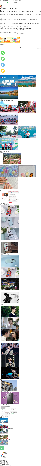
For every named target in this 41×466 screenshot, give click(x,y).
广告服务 (6, 464)
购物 (19, 0)
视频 (13, 0)
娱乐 (3, 0)
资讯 (1, 0)
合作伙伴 (4, 464)
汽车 (18, 0)
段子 (16, 0)
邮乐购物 (3, 464)
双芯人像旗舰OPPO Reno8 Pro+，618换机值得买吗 (5, 254)
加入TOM (8, 464)
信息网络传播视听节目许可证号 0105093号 (4, 462)
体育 (4, 0)
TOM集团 (1, 464)
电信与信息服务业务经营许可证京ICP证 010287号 (4, 460)
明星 (5, 0)
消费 (17, 0)
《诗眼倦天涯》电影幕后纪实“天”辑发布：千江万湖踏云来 (6, 303)
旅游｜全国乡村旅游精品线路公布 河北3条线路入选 (5, 151)
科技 (20, 0)
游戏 (7, 0)
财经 (14, 0)
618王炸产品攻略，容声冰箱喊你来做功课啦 (5, 404)
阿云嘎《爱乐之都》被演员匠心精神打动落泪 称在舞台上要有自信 (6, 342)
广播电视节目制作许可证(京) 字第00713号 (4, 461)
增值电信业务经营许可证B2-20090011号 (4, 463)
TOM (1, 416)
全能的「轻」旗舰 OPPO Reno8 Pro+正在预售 (4, 204)
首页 (0, 0)
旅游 (8, 0)
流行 (2, 0)
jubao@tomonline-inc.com (15, 465)
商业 (12, 0)
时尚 (6, 0)
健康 (15, 0)
